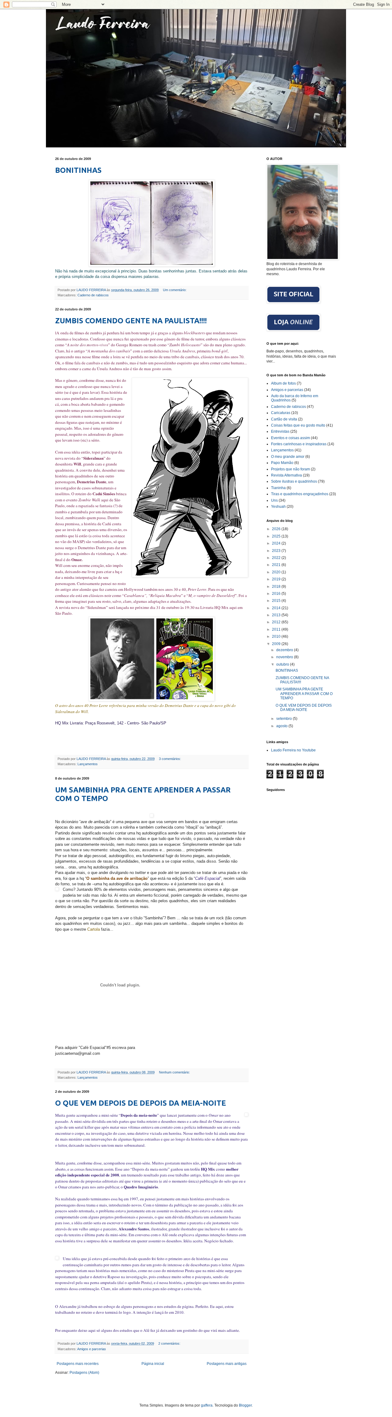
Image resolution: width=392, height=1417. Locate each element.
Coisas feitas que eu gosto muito (298, 425)
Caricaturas (280, 413)
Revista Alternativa (286, 475)
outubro (283, 664)
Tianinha (278, 488)
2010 (276, 636)
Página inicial (152, 1364)
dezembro (285, 650)
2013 (276, 615)
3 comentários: (170, 759)
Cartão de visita (284, 419)
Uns (274, 500)
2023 (276, 551)
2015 (276, 600)
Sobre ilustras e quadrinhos (294, 481)
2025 (276, 536)
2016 (276, 593)
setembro (284, 718)
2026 (276, 529)
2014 (276, 608)
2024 (276, 543)
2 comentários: (169, 1343)
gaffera (207, 1405)
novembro (285, 657)
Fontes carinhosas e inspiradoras (298, 444)
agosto (282, 726)
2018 (276, 586)
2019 (276, 579)
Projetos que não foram (290, 469)
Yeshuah (278, 506)
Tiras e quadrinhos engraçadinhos (299, 494)
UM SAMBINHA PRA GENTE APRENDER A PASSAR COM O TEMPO (304, 693)
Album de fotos (283, 383)
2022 (276, 558)
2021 (276, 565)
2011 (276, 629)
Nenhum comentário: (175, 1072)
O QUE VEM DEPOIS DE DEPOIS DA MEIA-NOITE (140, 1103)
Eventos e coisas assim (290, 438)
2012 (276, 622)
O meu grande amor (287, 456)
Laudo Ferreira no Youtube (293, 750)
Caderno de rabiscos (93, 295)
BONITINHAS (78, 170)
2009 (276, 644)
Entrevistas (280, 431)
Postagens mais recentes (78, 1364)
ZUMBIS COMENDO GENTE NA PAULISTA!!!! (131, 321)
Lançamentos (87, 764)
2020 (276, 572)
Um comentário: (175, 290)
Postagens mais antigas (227, 1364)
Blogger (245, 1405)
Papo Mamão (282, 463)
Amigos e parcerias (91, 1349)
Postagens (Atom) (84, 1372)
